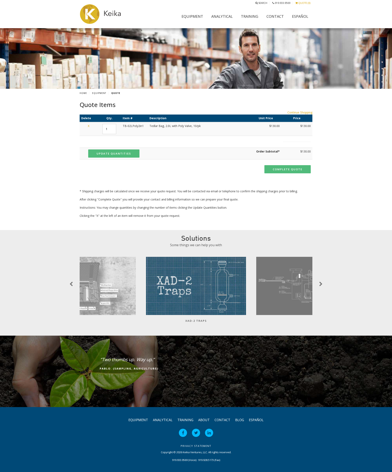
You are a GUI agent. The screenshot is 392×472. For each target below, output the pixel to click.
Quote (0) (304, 3)
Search (262, 3)
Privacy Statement (196, 446)
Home (83, 93)
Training (249, 16)
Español (300, 16)
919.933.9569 (282, 3)
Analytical (222, 16)
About (204, 420)
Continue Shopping (299, 112)
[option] (196, 292)
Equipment (192, 16)
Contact (275, 16)
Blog (239, 420)
